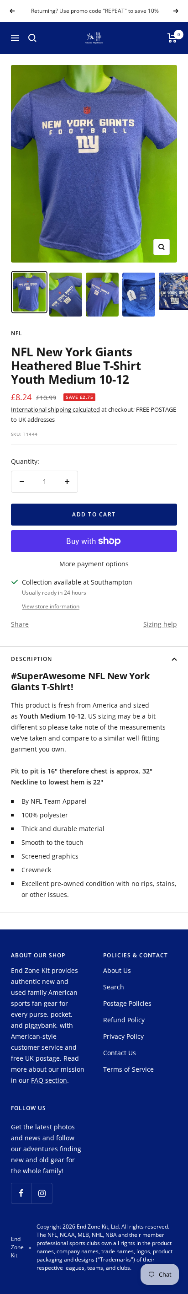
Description (31, 659)
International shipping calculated (55, 409)
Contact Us (119, 1052)
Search (113, 987)
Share (20, 624)
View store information (50, 606)
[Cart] (172, 38)
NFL (16, 333)
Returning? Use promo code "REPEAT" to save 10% (95, 11)
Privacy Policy (123, 1036)
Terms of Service (128, 1069)
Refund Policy (124, 1019)
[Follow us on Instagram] (41, 1193)
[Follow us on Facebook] (21, 1193)
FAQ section (49, 1080)
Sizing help (160, 624)
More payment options (94, 563)
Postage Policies (127, 1003)
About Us (117, 970)
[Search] (32, 38)
